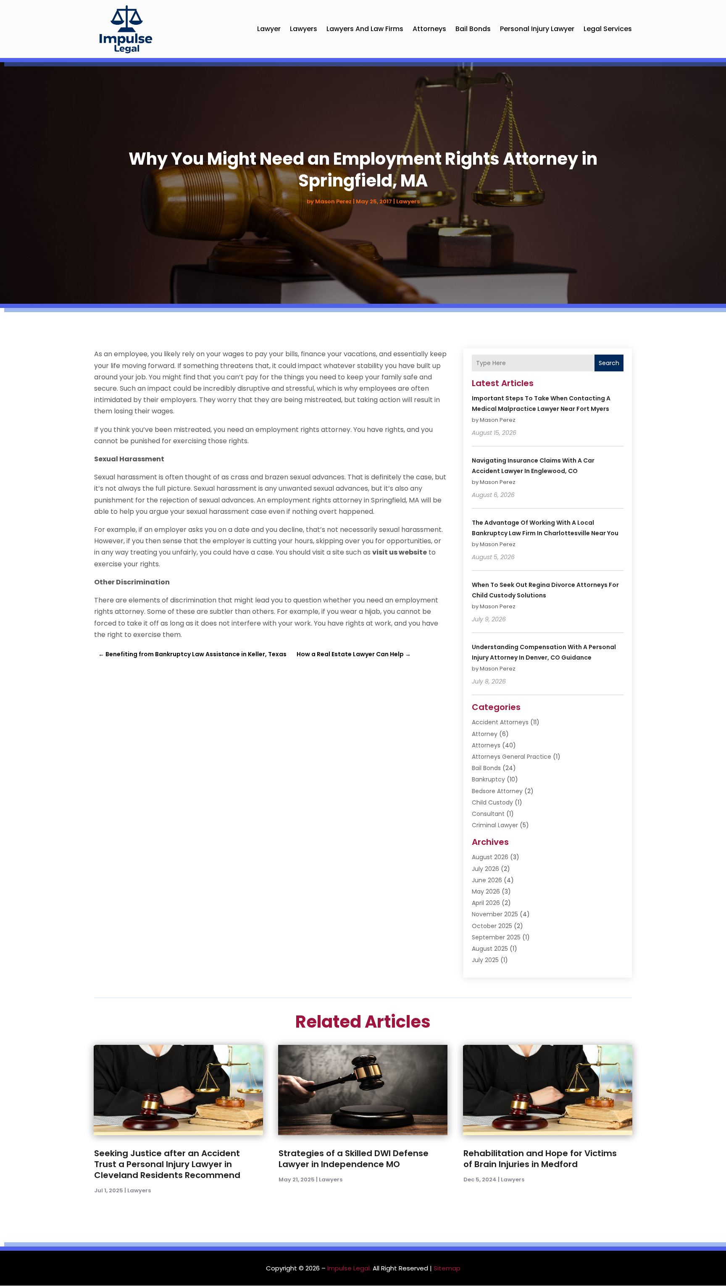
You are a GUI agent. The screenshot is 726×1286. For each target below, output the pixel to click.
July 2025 (485, 960)
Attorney (484, 734)
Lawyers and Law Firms (364, 29)
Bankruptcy (488, 779)
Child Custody (492, 802)
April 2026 (486, 903)
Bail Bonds (473, 29)
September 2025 (496, 937)
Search (609, 363)
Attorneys (429, 29)
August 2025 (490, 948)
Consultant (488, 814)
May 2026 (486, 891)
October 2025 (492, 926)
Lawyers (303, 29)
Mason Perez (333, 201)
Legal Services (608, 29)
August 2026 (490, 857)
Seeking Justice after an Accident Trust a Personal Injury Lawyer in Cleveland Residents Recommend (167, 1164)
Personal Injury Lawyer (537, 29)
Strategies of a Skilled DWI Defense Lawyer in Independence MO (354, 1158)
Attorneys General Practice (511, 756)
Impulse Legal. (349, 1268)
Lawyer (269, 29)
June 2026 (487, 880)
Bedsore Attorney (497, 791)
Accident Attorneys (500, 722)
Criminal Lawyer (495, 825)
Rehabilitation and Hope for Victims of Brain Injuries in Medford (540, 1158)
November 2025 (495, 914)
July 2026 (485, 869)
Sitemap (447, 1268)
